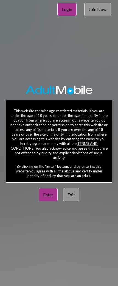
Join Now (97, 9)
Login (67, 9)
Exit (71, 194)
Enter (48, 194)
